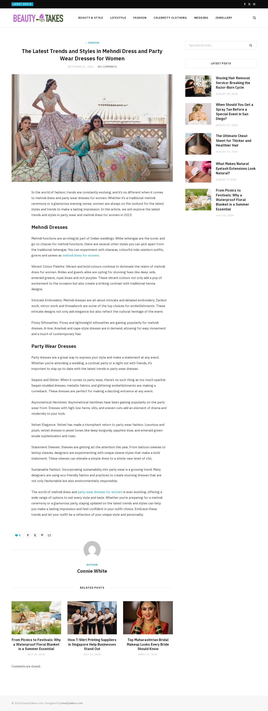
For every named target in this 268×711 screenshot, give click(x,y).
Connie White (92, 571)
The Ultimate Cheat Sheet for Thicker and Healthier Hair (233, 140)
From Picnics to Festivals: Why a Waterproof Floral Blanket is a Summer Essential (36, 644)
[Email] (17, 238)
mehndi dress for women (80, 255)
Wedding (201, 17)
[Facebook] (17, 206)
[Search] (253, 17)
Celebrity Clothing (170, 17)
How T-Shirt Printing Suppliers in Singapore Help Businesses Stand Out (92, 644)
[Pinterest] (17, 227)
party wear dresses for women (100, 492)
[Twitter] (17, 216)
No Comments (107, 66)
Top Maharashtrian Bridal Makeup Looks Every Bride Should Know (148, 644)
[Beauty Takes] (38, 18)
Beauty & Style (90, 17)
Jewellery (223, 17)
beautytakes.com (72, 703)
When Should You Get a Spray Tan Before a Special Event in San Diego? (80, 4)
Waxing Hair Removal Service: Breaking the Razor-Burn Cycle (233, 82)
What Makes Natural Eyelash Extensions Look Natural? (236, 168)
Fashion (140, 17)
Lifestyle (118, 17)
